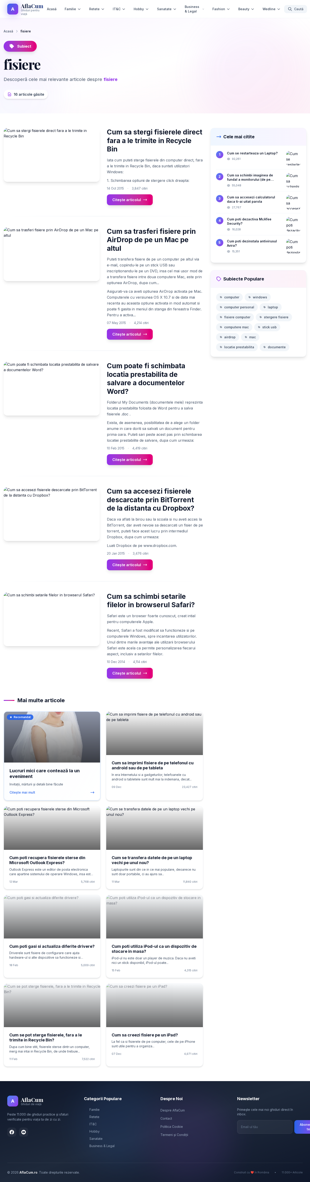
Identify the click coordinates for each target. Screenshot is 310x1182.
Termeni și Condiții (174, 1135)
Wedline (269, 9)
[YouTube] (23, 1132)
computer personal (239, 307)
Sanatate (164, 9)
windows (260, 297)
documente (277, 347)
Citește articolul (126, 199)
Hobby (139, 9)
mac (252, 337)
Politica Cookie (171, 1126)
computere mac (236, 327)
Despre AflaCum (172, 1110)
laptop (273, 307)
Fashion (218, 9)
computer (231, 297)
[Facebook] (11, 1132)
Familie (70, 9)
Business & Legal (192, 9)
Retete (94, 9)
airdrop (230, 337)
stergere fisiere (276, 317)
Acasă (52, 9)
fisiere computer (237, 317)
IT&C (117, 9)
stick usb (269, 327)
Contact (166, 1118)
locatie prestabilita (239, 347)
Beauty (243, 9)
